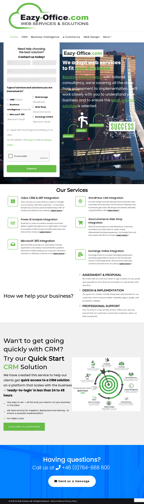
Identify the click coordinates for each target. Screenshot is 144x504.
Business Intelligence (45, 37)
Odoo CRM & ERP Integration (40, 198)
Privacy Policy (71, 501)
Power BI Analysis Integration (39, 219)
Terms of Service (57, 501)
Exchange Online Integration (106, 251)
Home (14, 37)
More (106, 37)
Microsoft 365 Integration (38, 241)
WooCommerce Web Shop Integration (105, 220)
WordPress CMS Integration (105, 198)
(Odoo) (16, 99)
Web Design (92, 37)
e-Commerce (71, 37)
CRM (25, 37)
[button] (24, 427)
